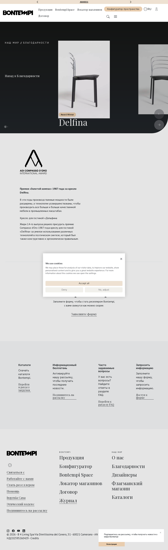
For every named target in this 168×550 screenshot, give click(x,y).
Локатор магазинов (89, 9)
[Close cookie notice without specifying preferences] (121, 258)
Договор (43, 16)
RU (149, 9)
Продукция (45, 9)
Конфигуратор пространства (123, 9)
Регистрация (111, 544)
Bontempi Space (107, 2)
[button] (37, 2)
